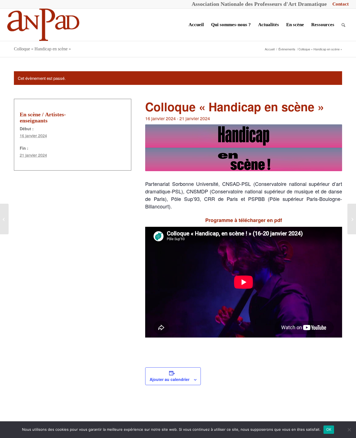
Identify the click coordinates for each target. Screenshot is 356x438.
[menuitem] (339, 4)
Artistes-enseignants (43, 117)
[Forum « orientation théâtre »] (351, 219)
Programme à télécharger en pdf (243, 220)
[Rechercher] (343, 25)
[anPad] (43, 25)
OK (329, 429)
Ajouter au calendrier (169, 379)
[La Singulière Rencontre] (4, 219)
